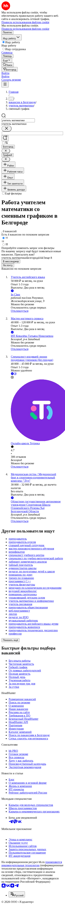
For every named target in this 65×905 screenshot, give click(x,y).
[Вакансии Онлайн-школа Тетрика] (36, 410)
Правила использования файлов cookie (25, 28)
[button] (5, 73)
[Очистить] (6, 129)
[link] (7, 65)
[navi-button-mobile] (5, 84)
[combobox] (18, 120)
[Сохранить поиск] (5, 138)
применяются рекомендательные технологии (31, 863)
